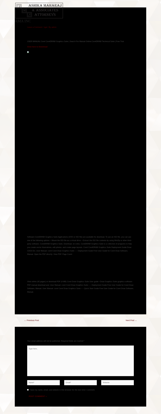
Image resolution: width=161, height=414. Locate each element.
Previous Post (31, 320)
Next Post (131, 320)
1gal (45, 27)
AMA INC (23, 21)
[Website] (117, 383)
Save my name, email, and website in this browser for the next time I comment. (62, 390)
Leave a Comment (34, 27)
